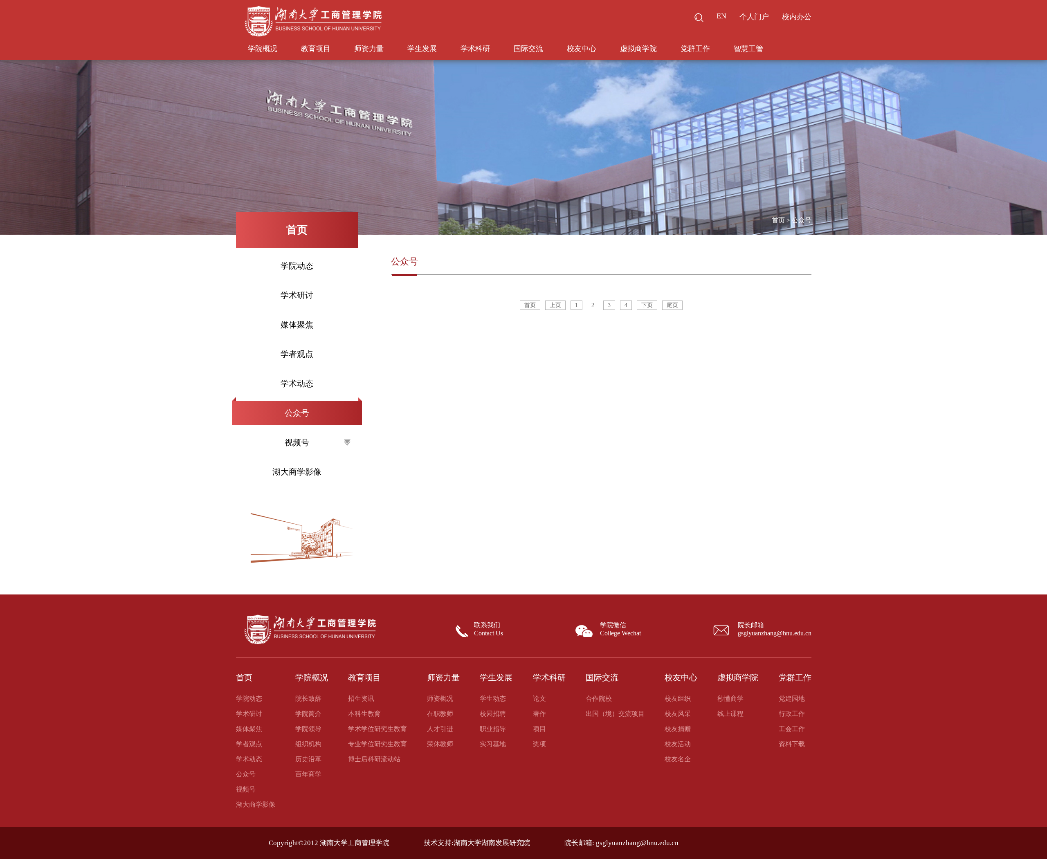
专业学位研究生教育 (377, 743)
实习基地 (493, 743)
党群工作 (695, 49)
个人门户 (754, 17)
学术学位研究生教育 (377, 728)
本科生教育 (364, 713)
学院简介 (308, 713)
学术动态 (297, 383)
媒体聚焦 (297, 324)
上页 (555, 305)
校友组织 (678, 698)
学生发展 (422, 49)
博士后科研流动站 (374, 759)
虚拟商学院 (638, 49)
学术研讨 (297, 295)
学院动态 (297, 265)
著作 (539, 713)
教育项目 (315, 49)
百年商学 (308, 774)
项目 (539, 728)
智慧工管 (748, 49)
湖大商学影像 (296, 471)
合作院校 (599, 698)
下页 (647, 305)
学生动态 (493, 698)
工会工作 (792, 728)
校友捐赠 (678, 728)
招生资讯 (361, 698)
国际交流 (528, 49)
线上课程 (730, 713)
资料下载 (792, 743)
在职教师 (440, 713)
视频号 (246, 789)
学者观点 (297, 354)
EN (721, 16)
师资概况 (440, 698)
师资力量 (369, 49)
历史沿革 (308, 759)
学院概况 (262, 49)
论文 (539, 698)
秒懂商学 (730, 698)
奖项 (539, 743)
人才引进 (440, 728)
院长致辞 (308, 698)
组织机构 (308, 743)
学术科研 (475, 49)
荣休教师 (440, 743)
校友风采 (678, 713)
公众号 (297, 412)
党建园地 (792, 698)
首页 (778, 220)
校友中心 (581, 49)
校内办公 (796, 17)
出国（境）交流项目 (615, 713)
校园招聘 (493, 713)
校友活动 (678, 743)
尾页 (672, 305)
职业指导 (493, 728)
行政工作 (792, 713)
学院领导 (308, 728)
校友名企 (678, 759)
